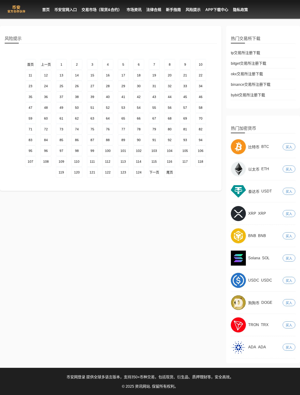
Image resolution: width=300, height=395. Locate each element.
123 (123, 172)
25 (61, 86)
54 (139, 107)
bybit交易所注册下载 (248, 95)
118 (200, 161)
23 (30, 86)
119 (61, 172)
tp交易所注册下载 (245, 53)
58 (200, 107)
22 (200, 75)
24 (46, 86)
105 (185, 151)
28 (108, 86)
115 (154, 161)
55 (154, 107)
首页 (46, 10)
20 (170, 75)
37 (61, 97)
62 (77, 118)
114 (138, 161)
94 (200, 140)
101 (123, 151)
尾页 (169, 172)
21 (185, 75)
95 (30, 151)
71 (30, 129)
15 (92, 75)
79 (154, 129)
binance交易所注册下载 (250, 85)
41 (123, 97)
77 (123, 129)
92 (170, 140)
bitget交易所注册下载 (248, 63)
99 (92, 151)
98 (77, 151)
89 (123, 140)
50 (77, 107)
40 (108, 97)
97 (61, 151)
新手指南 (173, 10)
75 (92, 129)
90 (139, 140)
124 (139, 172)
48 (46, 107)
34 (200, 86)
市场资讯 (134, 10)
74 (77, 129)
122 (108, 172)
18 (139, 75)
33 (185, 86)
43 (154, 97)
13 (61, 75)
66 (139, 118)
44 (170, 97)
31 (154, 86)
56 (170, 107)
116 (169, 161)
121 (92, 172)
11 (30, 75)
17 (123, 75)
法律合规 (153, 10)
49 (61, 107)
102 (139, 151)
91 (154, 140)
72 (46, 129)
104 (169, 151)
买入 (289, 147)
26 (77, 86)
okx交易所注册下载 (247, 74)
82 (200, 129)
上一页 (46, 64)
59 (30, 118)
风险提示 (193, 10)
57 (185, 107)
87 (92, 140)
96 (46, 151)
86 (77, 140)
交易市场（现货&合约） (102, 10)
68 (170, 118)
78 (139, 129)
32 (170, 86)
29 (123, 86)
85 (61, 140)
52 (108, 107)
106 (200, 151)
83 (30, 140)
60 (46, 118)
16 (108, 75)
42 (139, 97)
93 (185, 140)
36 (46, 97)
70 (200, 118)
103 (154, 151)
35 (30, 97)
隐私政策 (240, 10)
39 (92, 97)
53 (123, 107)
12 (46, 75)
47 (30, 107)
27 (92, 86)
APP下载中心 (216, 10)
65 (123, 118)
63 (92, 118)
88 (108, 140)
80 (170, 129)
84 (46, 140)
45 (185, 97)
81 (185, 129)
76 (108, 129)
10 (200, 64)
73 (61, 129)
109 (61, 161)
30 (139, 86)
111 (92, 161)
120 (77, 172)
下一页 (154, 172)
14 (77, 75)
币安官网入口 (65, 10)
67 (154, 118)
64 (108, 118)
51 (92, 107)
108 (46, 161)
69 (185, 118)
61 (61, 118)
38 (77, 97)
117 (185, 161)
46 (200, 97)
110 (76, 161)
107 (30, 161)
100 (108, 151)
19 (154, 75)
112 (107, 161)
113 (123, 161)
